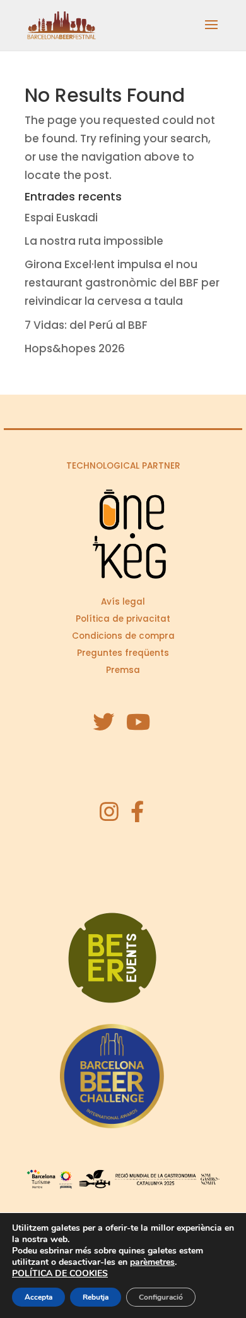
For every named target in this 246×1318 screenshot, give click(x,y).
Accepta (38, 1297)
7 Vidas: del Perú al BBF (86, 325)
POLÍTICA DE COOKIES (60, 1273)
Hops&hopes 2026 (75, 348)
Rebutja (95, 1297)
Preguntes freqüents (123, 653)
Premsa (123, 670)
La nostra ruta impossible (94, 241)
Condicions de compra (123, 636)
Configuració (161, 1297)
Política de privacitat (123, 619)
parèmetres (152, 1262)
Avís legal (123, 602)
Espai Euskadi (61, 217)
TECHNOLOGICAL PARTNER (123, 466)
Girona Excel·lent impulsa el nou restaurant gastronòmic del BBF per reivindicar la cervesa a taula (122, 283)
